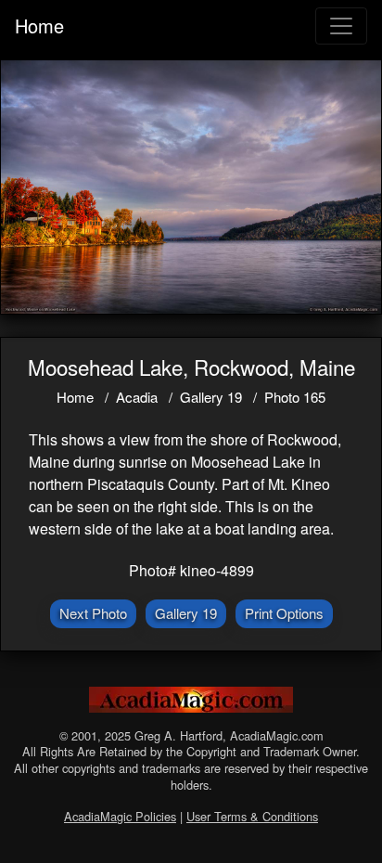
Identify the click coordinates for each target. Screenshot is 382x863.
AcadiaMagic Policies (120, 816)
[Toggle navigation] (341, 26)
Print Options (284, 613)
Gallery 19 (211, 396)
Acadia (137, 396)
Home (39, 25)
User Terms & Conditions (252, 816)
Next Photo (93, 613)
